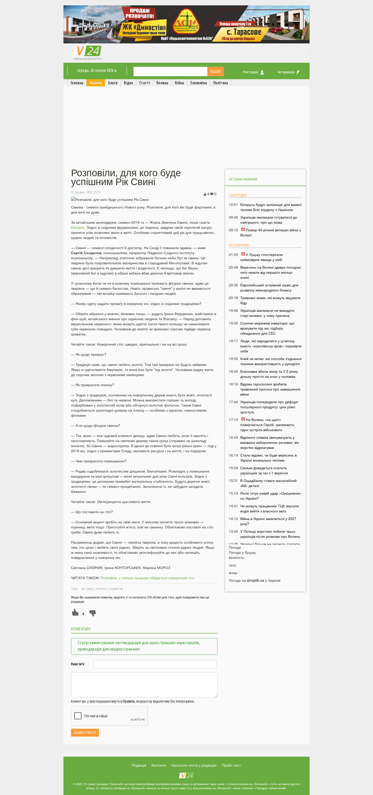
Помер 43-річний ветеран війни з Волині (270, 232)
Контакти (158, 765)
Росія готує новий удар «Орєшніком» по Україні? (270, 496)
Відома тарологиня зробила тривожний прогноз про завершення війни (270, 389)
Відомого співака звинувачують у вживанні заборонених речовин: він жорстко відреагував (269, 442)
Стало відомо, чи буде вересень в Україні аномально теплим (268, 457)
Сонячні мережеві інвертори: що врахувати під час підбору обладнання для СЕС (267, 328)
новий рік (116, 589)
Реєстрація (250, 72)
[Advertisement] (186, 127)
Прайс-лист (231, 765)
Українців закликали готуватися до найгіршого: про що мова (268, 220)
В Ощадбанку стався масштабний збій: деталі (268, 483)
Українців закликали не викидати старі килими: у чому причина (267, 313)
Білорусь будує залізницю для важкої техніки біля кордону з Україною (271, 207)
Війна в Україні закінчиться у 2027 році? (268, 521)
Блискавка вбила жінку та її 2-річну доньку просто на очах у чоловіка (269, 374)
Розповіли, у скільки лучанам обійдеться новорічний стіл (147, 577)
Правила (129, 701)
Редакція (139, 765)
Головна (77, 82)
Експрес (77, 227)
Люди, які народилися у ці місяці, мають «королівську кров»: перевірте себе (271, 345)
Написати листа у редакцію (194, 765)
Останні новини (243, 179)
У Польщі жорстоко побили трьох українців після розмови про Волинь (270, 534)
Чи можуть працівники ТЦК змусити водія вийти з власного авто (269, 508)
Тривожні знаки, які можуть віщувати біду (270, 300)
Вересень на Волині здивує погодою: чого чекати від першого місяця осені (271, 272)
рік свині (87, 589)
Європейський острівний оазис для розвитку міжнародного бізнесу (269, 287)
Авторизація (286, 72)
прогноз (101, 589)
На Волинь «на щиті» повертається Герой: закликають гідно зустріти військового (267, 424)
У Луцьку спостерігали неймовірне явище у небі (261, 257)
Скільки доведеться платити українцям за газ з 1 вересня (264, 470)
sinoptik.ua (255, 580)
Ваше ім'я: (78, 664)
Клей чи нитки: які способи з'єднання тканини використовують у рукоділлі (271, 361)
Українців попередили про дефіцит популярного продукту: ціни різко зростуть (269, 406)
